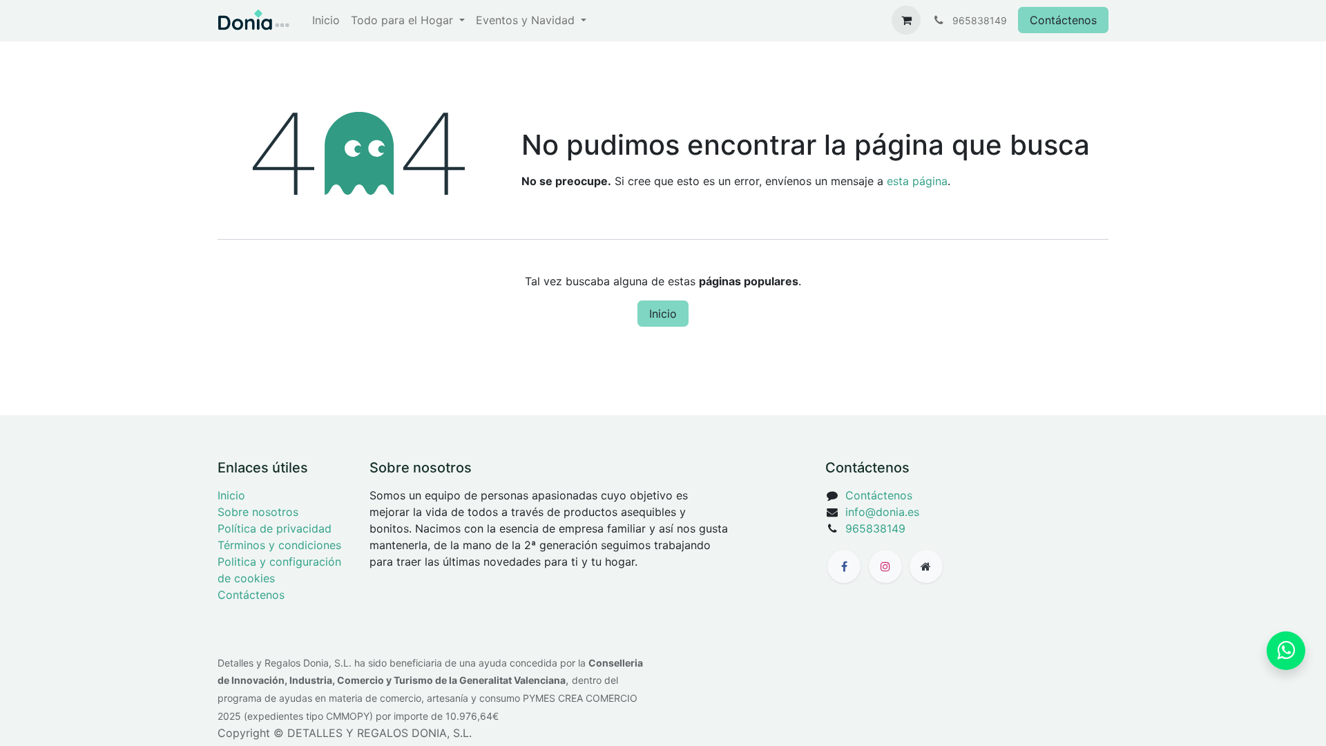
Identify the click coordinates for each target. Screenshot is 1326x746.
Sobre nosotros (258, 512)
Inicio (663, 314)
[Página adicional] (926, 566)
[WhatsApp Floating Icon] (1286, 651)
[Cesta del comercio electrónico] (906, 20)
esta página (917, 181)
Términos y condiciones (279, 545)
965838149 (875, 528)
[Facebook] (844, 566)
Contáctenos (1063, 20)
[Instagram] (885, 566)
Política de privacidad (275, 528)
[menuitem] (326, 20)
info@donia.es (882, 512)
